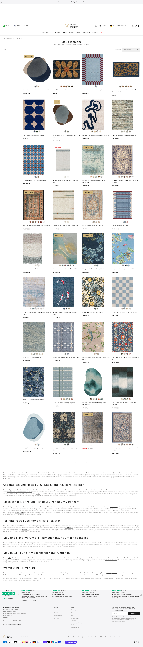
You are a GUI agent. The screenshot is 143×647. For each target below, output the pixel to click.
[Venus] (101, 176)
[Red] (123, 86)
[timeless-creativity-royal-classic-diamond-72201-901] (122, 176)
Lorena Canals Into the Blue (31, 269)
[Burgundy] (122, 308)
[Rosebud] (130, 399)
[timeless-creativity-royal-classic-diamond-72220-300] (124, 176)
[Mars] (91, 176)
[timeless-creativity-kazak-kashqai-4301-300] (30, 222)
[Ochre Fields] (38, 176)
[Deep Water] (124, 399)
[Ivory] (39, 131)
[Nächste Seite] (91, 462)
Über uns (73, 610)
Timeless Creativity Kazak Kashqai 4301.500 (36, 225)
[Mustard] (64, 399)
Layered (38, 493)
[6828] (124, 131)
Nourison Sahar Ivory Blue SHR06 (92, 225)
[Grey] (70, 265)
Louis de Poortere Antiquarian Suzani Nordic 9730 (125, 358)
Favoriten (56, 612)
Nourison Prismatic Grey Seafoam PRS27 (65, 269)
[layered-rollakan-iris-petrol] (124, 222)
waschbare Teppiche (111, 560)
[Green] (126, 86)
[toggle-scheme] (96, 26)
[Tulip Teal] (65, 444)
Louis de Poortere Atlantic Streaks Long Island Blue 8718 (37, 313)
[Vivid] (128, 86)
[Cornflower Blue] (124, 308)
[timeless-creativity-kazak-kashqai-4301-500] (33, 222)
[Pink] (68, 222)
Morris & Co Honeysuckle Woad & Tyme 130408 (65, 449)
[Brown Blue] (65, 131)
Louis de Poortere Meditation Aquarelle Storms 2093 (94, 403)
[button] (2, 2)
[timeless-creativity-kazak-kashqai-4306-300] (38, 222)
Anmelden (57, 618)
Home (5, 38)
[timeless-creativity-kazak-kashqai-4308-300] (41, 222)
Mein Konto (57, 610)
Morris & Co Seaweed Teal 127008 (92, 312)
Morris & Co (25, 529)
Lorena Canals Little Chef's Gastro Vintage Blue (65, 181)
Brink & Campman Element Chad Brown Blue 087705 (66, 136)
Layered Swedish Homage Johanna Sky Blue (66, 357)
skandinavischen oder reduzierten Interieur (19, 492)
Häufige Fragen (75, 627)
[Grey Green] (68, 131)
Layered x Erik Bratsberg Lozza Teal (33, 448)
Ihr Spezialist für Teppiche (75, 619)
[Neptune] (96, 176)
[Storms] (101, 399)
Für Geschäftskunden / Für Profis (77, 624)
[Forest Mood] (127, 399)
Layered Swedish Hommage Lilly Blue (64, 402)
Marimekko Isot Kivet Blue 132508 (33, 135)
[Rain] (96, 399)
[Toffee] (65, 176)
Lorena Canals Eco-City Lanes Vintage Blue (65, 225)
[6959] (127, 131)
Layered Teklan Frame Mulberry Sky (92, 90)
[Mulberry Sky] (96, 86)
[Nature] (93, 399)
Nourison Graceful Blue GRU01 (32, 357)
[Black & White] (66, 308)
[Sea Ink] (97, 131)
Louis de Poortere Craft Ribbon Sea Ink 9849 (95, 135)
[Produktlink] (37, 75)
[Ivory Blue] (93, 222)
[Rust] (72, 399)
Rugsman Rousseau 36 (89, 445)
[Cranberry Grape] (95, 354)
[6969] (130, 131)
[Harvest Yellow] (127, 308)
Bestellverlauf (58, 615)
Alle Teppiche (11, 38)
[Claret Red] (61, 399)
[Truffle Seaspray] (97, 354)
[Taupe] (42, 354)
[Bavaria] (122, 354)
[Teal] (38, 444)
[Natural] (38, 86)
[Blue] (36, 86)
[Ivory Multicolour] (96, 222)
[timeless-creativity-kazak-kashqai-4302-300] (36, 222)
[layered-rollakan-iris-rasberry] (127, 222)
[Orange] (64, 86)
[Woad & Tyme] (68, 444)
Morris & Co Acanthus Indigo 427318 (34, 399)
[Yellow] (41, 308)
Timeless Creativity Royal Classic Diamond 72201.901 (125, 449)
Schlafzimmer (69, 527)
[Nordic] (127, 354)
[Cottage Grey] (122, 399)
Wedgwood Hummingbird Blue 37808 (123, 269)
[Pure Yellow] (100, 131)
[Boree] (124, 354)
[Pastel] (61, 86)
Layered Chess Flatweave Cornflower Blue (124, 312)
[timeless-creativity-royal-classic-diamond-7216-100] (119, 176)
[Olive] (36, 444)
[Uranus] (99, 176)
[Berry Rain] (36, 176)
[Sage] (130, 308)
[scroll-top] (139, 638)
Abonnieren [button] (122, 26)
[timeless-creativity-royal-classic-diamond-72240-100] (127, 176)
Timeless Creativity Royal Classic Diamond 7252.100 (125, 181)
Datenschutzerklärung (120, 621)
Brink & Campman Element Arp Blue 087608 (36, 90)
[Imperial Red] (95, 131)
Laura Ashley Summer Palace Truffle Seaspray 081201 (96, 358)
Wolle (9, 558)
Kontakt (73, 612)
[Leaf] (91, 399)
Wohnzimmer (114, 507)
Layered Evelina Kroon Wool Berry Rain (34, 180)
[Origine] (130, 354)
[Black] (72, 86)
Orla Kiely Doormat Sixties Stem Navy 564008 (66, 90)
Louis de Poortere (19, 512)
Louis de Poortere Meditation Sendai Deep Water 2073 (124, 403)
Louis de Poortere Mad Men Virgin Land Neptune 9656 (94, 181)
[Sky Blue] (68, 354)
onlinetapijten (22, 636)
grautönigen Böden (111, 573)
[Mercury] (93, 176)
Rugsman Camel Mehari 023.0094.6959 (124, 135)
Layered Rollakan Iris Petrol (120, 225)
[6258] (122, 131)
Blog (72, 615)
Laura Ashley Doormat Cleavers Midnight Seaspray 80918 (124, 91)
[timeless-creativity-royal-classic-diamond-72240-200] (130, 176)
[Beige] (36, 265)
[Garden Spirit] (92, 131)
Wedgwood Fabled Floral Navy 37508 (93, 269)
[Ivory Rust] (99, 222)
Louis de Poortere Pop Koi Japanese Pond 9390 (65, 313)
